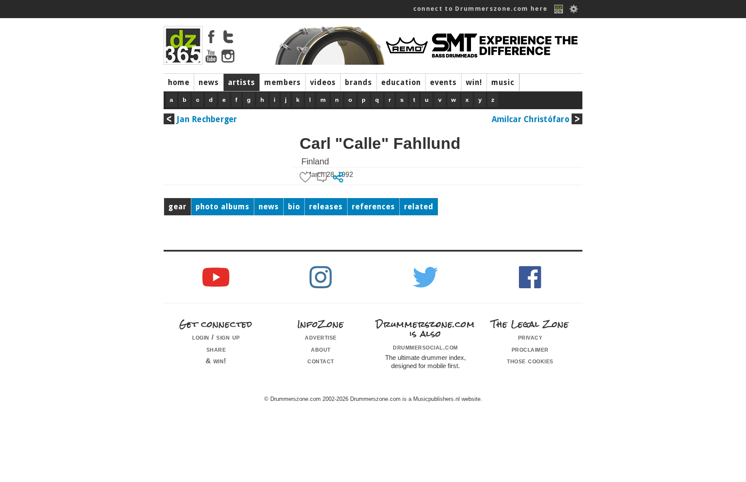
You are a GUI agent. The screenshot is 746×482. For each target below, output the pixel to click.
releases (326, 206)
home (179, 82)
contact (320, 360)
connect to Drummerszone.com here (480, 9)
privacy (530, 337)
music (503, 82)
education (401, 82)
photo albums (223, 206)
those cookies (530, 360)
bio (294, 206)
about (321, 349)
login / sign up (216, 337)
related (418, 206)
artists (241, 82)
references (373, 206)
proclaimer (530, 349)
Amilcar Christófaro (530, 119)
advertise (321, 337)
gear (177, 206)
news (209, 82)
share (216, 349)
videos (323, 82)
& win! (216, 360)
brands (358, 82)
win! (474, 82)
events (443, 82)
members (282, 82)
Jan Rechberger (207, 119)
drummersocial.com (425, 347)
